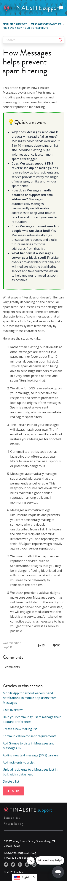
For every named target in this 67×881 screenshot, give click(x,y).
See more (13, 791)
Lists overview (13, 710)
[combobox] (24, 877)
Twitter (13, 864)
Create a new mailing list (20, 729)
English (26, 877)
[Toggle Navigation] (61, 7)
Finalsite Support (15, 24)
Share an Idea (12, 817)
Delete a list (11, 781)
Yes (42, 645)
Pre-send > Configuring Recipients (25, 28)
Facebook (6, 864)
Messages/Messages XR (46, 24)
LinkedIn (20, 864)
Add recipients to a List (18, 762)
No (58, 645)
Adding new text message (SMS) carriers (31, 755)
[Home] (32, 7)
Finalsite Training (13, 823)
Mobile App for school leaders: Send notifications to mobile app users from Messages (29, 698)
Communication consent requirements (29, 736)
